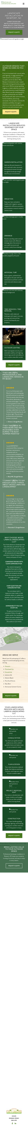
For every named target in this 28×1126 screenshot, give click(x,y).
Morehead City (9, 669)
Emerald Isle (8, 672)
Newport (7, 666)
